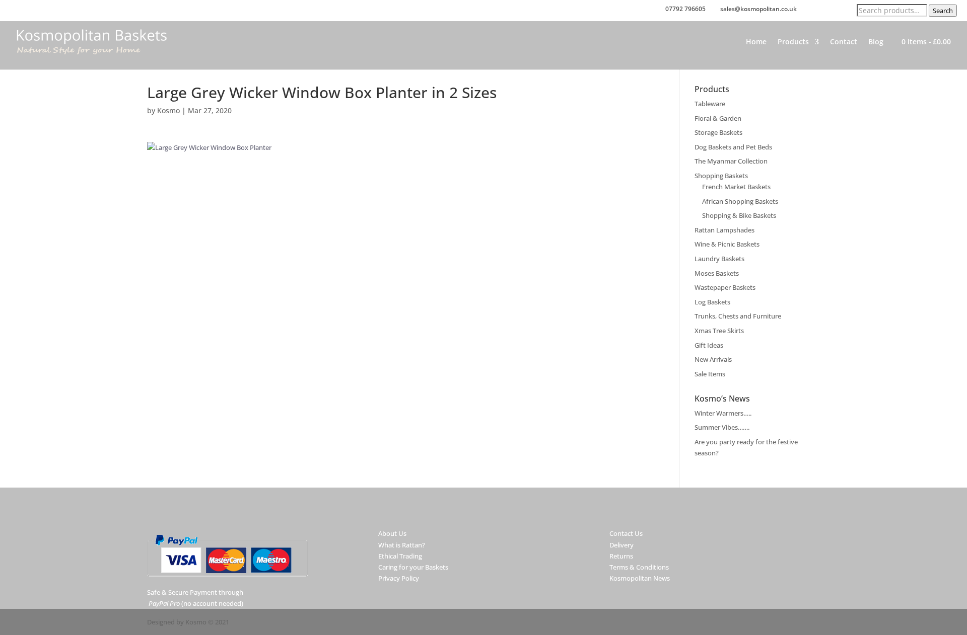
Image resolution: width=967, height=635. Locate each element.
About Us (392, 533)
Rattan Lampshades (724, 229)
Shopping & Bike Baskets (739, 215)
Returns (621, 556)
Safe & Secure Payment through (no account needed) (195, 597)
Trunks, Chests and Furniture (738, 316)
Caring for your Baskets (413, 567)
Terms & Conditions (639, 567)
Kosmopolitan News (639, 578)
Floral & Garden (718, 118)
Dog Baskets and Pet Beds (733, 146)
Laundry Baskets (719, 258)
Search (943, 10)
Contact (843, 42)
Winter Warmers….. (723, 413)
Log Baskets (712, 301)
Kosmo (168, 110)
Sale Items (710, 373)
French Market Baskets (736, 186)
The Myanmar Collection (731, 161)
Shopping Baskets (721, 175)
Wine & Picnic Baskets (727, 244)
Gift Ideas (709, 345)
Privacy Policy (398, 578)
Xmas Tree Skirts (719, 330)
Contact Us (626, 533)
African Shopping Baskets (740, 201)
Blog (875, 42)
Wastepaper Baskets (725, 287)
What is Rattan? (401, 544)
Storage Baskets (718, 132)
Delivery (621, 544)
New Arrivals (713, 359)
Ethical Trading (400, 556)
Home (756, 42)
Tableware (710, 103)
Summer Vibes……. (722, 427)
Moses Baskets (717, 273)
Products (793, 42)
